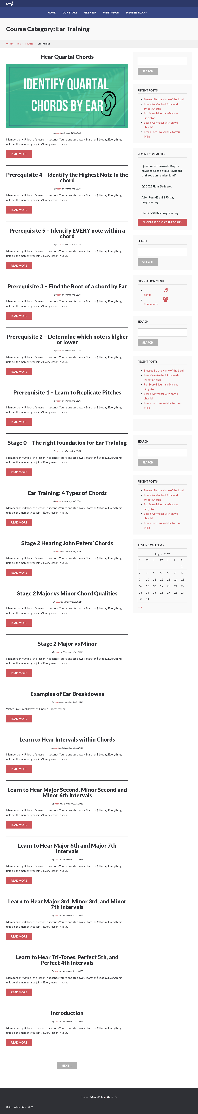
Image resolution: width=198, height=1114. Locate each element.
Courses (29, 43)
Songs (147, 294)
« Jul (140, 607)
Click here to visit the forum (162, 222)
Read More (19, 154)
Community (151, 304)
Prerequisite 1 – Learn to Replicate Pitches (67, 392)
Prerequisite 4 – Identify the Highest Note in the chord (67, 177)
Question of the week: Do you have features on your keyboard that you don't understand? (162, 170)
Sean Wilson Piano (9, 3)
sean (58, 132)
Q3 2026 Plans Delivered (157, 186)
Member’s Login (136, 12)
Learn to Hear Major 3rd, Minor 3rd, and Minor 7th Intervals (67, 904)
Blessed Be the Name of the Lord (164, 99)
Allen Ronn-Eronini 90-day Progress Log (158, 200)
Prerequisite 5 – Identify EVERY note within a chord (67, 233)
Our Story (69, 12)
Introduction (67, 1012)
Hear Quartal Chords (67, 56)
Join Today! (111, 12)
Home (52, 12)
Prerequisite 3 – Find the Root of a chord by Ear (67, 286)
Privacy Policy (97, 1097)
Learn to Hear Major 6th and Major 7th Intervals (67, 848)
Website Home (13, 43)
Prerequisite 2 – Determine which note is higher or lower (67, 339)
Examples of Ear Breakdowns (67, 693)
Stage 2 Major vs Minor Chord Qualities (67, 593)
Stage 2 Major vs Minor (67, 643)
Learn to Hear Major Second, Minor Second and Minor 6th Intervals (67, 792)
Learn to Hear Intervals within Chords (67, 739)
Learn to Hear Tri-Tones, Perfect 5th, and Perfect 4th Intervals (67, 960)
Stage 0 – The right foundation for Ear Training (67, 442)
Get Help (90, 12)
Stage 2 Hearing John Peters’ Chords (67, 543)
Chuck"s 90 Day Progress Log (160, 213)
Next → (67, 1065)
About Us (111, 1097)
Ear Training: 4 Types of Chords (67, 492)
